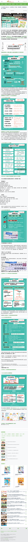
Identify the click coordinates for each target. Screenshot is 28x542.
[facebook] (18, 528)
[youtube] (9, 528)
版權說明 (12, 531)
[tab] (2, 4)
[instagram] (1, 528)
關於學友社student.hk (4, 531)
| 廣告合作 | (9, 531)
